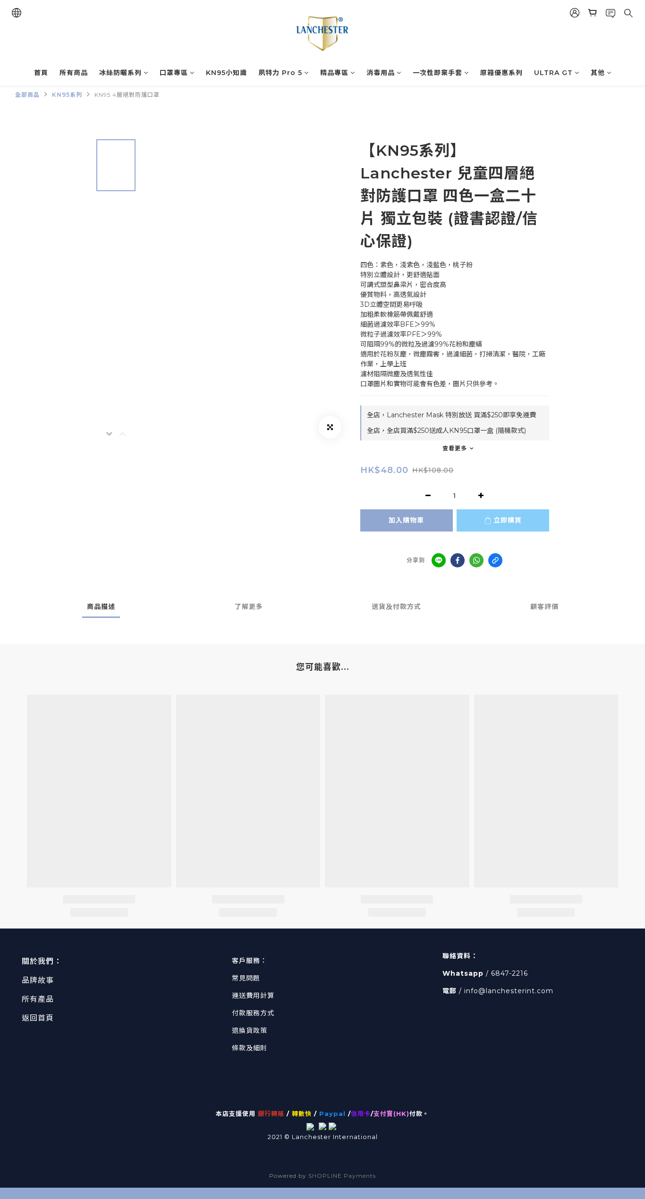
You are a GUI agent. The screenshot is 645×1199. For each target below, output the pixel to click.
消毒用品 (380, 72)
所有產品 (38, 999)
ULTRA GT (553, 72)
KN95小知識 (226, 72)
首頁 (41, 72)
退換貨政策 (249, 1030)
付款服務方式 (253, 1013)
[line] (439, 560)
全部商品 (27, 94)
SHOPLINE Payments (342, 1175)
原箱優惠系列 (501, 72)
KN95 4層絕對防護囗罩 (127, 94)
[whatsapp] (476, 560)
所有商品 (73, 72)
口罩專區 (174, 72)
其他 (598, 72)
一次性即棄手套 (437, 72)
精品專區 (334, 72)
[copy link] (495, 560)
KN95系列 (67, 94)
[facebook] (457, 560)
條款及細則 (249, 1048)
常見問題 (246, 978)
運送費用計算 (253, 995)
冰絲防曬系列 (120, 72)
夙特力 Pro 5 (280, 72)
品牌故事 (38, 980)
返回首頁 (38, 1017)
